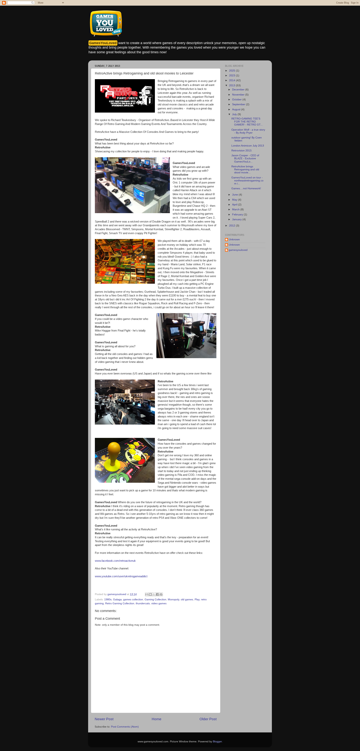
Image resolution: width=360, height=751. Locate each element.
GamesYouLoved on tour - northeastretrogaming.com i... (247, 180)
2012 (232, 225)
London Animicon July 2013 (247, 145)
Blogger (217, 741)
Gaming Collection (155, 599)
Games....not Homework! (246, 188)
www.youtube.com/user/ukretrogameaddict (121, 576)
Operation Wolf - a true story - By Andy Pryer (248, 131)
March (236, 209)
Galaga (117, 599)
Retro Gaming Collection (119, 603)
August (236, 109)
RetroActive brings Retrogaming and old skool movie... (245, 169)
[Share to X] (154, 594)
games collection (133, 599)
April (235, 204)
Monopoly (173, 599)
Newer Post (104, 719)
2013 (232, 85)
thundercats (143, 603)
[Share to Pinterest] (161, 594)
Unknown (234, 239)
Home (156, 719)
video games (158, 603)
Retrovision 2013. (241, 150)
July (235, 114)
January (237, 219)
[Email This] (147, 594)
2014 (232, 80)
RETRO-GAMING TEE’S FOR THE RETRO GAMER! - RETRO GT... (247, 121)
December (238, 89)
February (238, 214)
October (237, 99)
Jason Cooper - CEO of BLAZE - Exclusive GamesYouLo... (245, 158)
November (238, 94)
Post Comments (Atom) (125, 726)
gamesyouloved (238, 250)
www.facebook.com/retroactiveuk (115, 560)
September (239, 104)
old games (187, 599)
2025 (232, 70)
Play (197, 599)
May (235, 199)
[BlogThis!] (150, 594)
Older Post (208, 719)
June (235, 194)
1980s (108, 599)
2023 (232, 75)
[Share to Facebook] (157, 594)
